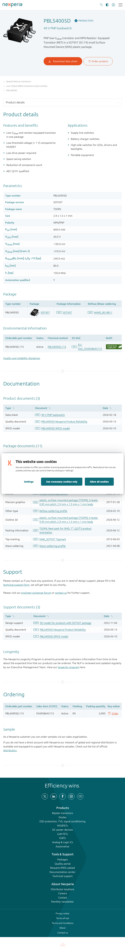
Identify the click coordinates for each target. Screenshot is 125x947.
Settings (29, 481)
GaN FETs (62, 833)
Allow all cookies (99, 481)
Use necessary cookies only (61, 481)
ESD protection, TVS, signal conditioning (62, 821)
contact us (61, 592)
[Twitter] (45, 796)
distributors (10, 750)
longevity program (68, 667)
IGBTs (62, 837)
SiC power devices (62, 829)
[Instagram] (71, 796)
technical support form (16, 584)
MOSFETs (62, 825)
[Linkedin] (53, 796)
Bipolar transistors (62, 813)
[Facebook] (62, 796)
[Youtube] (80, 796)
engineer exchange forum (36, 592)
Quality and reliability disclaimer (21, 358)
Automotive (62, 846)
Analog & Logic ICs (62, 842)
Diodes (63, 817)
